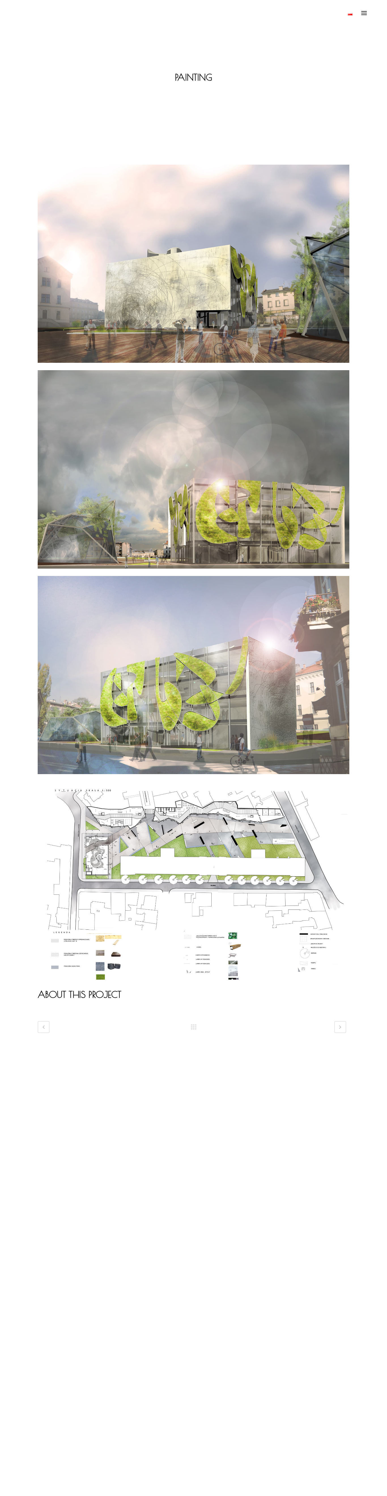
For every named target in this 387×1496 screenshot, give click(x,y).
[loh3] (193, 777)
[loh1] (193, 572)
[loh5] (193, 983)
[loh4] (193, 366)
